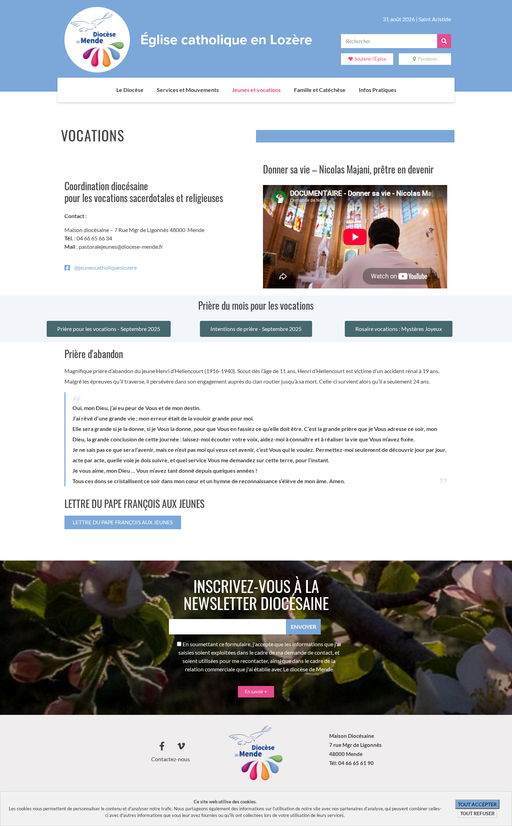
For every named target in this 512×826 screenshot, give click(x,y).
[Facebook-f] (162, 746)
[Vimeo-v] (181, 746)
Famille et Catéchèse (320, 89)
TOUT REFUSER (477, 813)
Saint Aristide (435, 19)
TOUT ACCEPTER (477, 804)
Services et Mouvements (188, 89)
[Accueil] (109, 90)
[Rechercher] (444, 41)
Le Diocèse (129, 89)
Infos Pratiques (377, 89)
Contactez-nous (170, 759)
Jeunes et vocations (256, 89)
